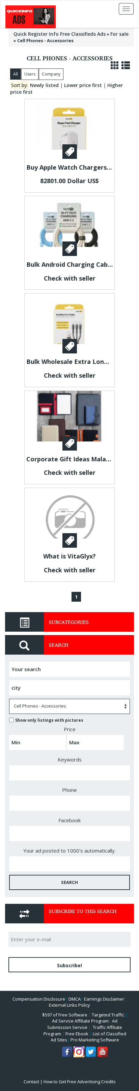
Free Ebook (76, 1034)
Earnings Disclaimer (104, 999)
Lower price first (83, 85)
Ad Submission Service (82, 1024)
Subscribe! (69, 965)
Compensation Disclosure (38, 999)
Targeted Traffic (108, 1015)
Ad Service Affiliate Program (80, 1021)
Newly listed (44, 85)
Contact (31, 1082)
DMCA (74, 999)
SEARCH (69, 882)
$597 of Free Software (64, 1015)
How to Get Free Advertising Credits (80, 1082)
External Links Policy (69, 1005)
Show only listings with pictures (49, 720)
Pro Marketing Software (95, 1040)
